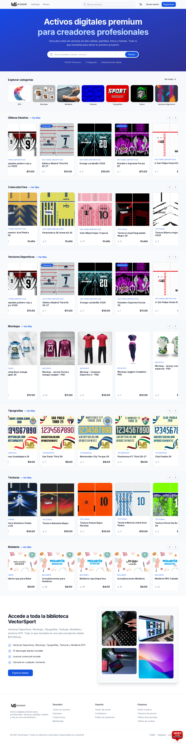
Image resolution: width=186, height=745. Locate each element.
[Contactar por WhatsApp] (177, 736)
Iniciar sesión (152, 4)
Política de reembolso (105, 717)
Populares (57, 713)
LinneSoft (79, 735)
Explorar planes (20, 672)
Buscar (131, 54)
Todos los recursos (61, 709)
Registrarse (168, 4)
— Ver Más (34, 117)
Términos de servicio (147, 713)
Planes (46, 4)
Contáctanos (100, 713)
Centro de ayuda (102, 709)
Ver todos (169, 79)
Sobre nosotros (145, 709)
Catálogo (35, 4)
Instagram (162, 735)
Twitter (152, 735)
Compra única (59, 717)
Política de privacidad (147, 717)
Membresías (58, 721)
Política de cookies (146, 721)
